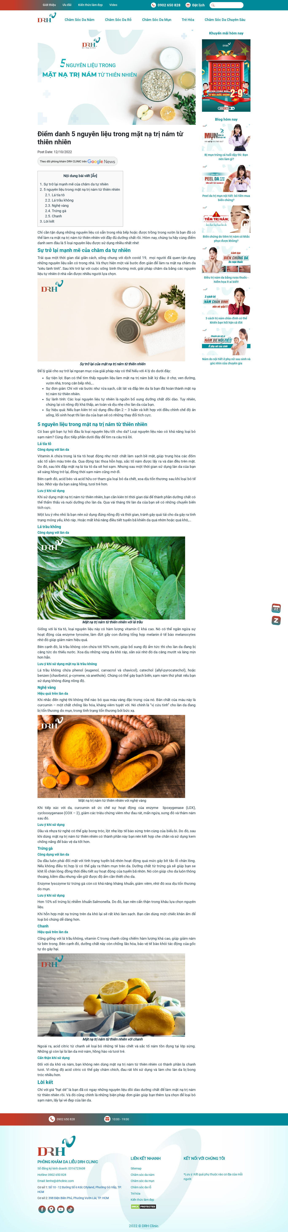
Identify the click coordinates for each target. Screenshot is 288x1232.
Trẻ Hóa (188, 20)
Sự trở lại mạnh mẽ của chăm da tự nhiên (74, 184)
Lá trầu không (59, 200)
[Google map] (51, 1209)
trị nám (71, 238)
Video (113, 5)
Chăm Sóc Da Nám (79, 20)
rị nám (191, 1090)
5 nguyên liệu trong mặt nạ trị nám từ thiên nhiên (80, 189)
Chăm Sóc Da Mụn (156, 20)
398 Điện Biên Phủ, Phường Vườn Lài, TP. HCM (78, 1198)
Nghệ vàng (57, 205)
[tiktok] (70, 1209)
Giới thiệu (49, 5)
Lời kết (47, 221)
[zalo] (276, 620)
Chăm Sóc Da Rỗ (118, 20)
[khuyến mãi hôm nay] (226, 75)
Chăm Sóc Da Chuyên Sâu (225, 20)
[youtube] (61, 1209)
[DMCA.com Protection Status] (143, 1206)
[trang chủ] (56, 1145)
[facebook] (42, 1209)
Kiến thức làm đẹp (90, 5)
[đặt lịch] (276, 608)
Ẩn (94, 176)
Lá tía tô (55, 195)
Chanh (53, 216)
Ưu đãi (67, 5)
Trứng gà (55, 211)
